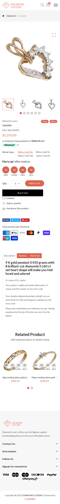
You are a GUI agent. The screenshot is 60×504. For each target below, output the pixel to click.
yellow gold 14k (25, 156)
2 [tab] (24, 113)
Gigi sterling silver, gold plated (16, 377)
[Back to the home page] (3, 16)
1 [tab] (21, 113)
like (7, 220)
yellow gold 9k (43, 156)
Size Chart (35, 255)
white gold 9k (43, 152)
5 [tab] (35, 113)
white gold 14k (25, 152)
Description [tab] (9, 255)
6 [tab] (39, 113)
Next (53, 121)
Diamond (11, 16)
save (26, 220)
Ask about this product (17, 208)
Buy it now (23, 193)
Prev (45, 121)
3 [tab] (28, 113)
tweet (16, 220)
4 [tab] (32, 113)
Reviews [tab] (23, 255)
